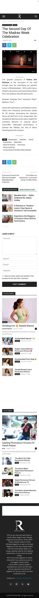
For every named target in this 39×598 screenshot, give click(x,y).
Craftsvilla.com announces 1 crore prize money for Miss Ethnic (28, 177)
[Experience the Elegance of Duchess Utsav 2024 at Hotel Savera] (7, 219)
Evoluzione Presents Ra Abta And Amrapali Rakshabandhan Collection (10, 178)
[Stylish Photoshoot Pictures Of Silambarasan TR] (7, 483)
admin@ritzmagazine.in (23, 578)
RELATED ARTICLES (10, 190)
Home (4, 22)
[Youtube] (28, 584)
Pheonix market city (9, 147)
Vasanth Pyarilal (7, 328)
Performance (21, 144)
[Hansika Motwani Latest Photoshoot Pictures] (7, 372)
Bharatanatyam (12, 139)
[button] (3, 16)
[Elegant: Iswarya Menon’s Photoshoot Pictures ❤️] (7, 351)
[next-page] (7, 226)
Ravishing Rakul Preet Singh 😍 (25, 359)
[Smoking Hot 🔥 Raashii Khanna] (19, 310)
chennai (5, 200)
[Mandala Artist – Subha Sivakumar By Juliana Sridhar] (7, 197)
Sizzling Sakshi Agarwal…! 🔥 (25, 338)
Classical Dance (7, 142)
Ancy (3, 448)
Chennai (31, 139)
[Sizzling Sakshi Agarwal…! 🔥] (7, 341)
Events (22, 22)
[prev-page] (3, 226)
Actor (4, 439)
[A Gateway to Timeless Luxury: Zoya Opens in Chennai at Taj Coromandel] (7, 208)
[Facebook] (4, 45)
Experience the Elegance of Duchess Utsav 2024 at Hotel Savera (25, 218)
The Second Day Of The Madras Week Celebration (17, 150)
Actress (5, 322)
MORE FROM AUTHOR (27, 190)
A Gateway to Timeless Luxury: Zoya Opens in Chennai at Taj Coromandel (25, 208)
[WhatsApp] (14, 45)
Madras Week (18, 142)
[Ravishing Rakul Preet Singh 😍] (7, 362)
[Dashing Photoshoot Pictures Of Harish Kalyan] (19, 427)
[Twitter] (9, 45)
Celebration (23, 139)
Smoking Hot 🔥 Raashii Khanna (18, 325)
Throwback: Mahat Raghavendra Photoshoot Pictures (24, 471)
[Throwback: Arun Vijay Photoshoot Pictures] (7, 461)
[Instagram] (16, 584)
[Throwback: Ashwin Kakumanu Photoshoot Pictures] (7, 493)
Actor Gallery (7, 411)
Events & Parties (13, 22)
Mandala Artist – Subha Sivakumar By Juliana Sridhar (24, 197)
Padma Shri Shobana (9, 144)
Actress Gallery (8, 294)
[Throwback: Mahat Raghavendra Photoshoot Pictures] (7, 471)
